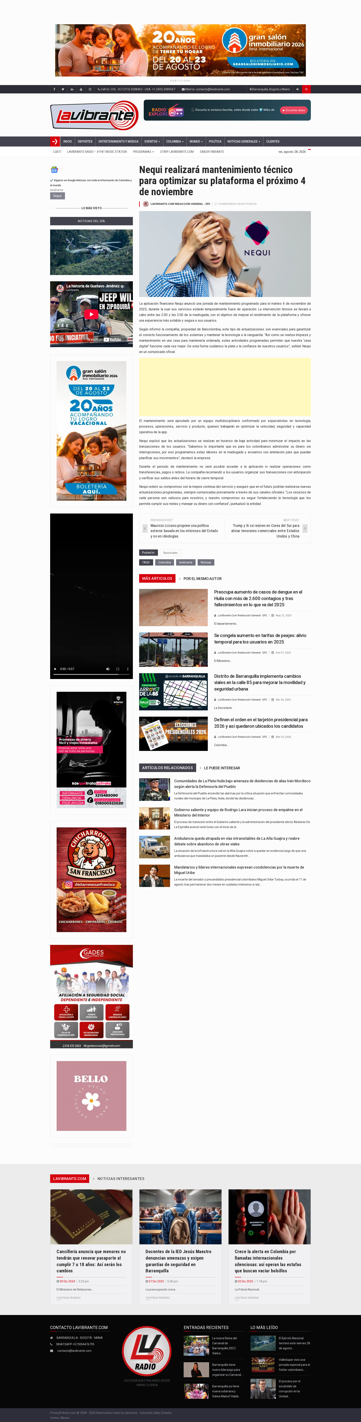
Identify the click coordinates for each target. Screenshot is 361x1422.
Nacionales (170, 552)
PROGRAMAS (142, 151)
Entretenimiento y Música (119, 141)
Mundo (195, 141)
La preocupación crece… (161, 1289)
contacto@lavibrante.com (74, 1350)
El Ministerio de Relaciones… (75, 1289)
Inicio (67, 141)
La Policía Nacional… (248, 1289)
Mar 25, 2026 (283, 736)
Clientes (273, 141)
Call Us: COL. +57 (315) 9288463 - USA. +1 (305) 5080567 (137, 89)
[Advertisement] (225, 387)
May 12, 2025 (283, 615)
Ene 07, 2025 (283, 652)
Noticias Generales (243, 141)
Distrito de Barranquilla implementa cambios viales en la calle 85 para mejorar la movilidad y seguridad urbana (259, 683)
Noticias (206, 562)
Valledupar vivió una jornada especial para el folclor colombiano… (294, 1364)
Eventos (151, 141)
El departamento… (226, 623)
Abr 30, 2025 (283, 699)
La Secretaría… (224, 708)
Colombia (174, 141)
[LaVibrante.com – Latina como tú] (95, 115)
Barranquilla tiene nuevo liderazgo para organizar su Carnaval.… (228, 1369)
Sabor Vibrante (212, 151)
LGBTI (57, 151)
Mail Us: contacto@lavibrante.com (207, 89)
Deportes (85, 141)
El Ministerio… (223, 661)
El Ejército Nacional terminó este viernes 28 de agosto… (294, 1343)
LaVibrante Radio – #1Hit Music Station (97, 151)
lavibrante (185, 562)
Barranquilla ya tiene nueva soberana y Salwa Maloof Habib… (226, 1391)
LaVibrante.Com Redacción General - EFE (180, 203)
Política (215, 141)
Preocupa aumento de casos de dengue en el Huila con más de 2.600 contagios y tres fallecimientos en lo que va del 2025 (258, 598)
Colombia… (221, 745)
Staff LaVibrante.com (177, 151)
